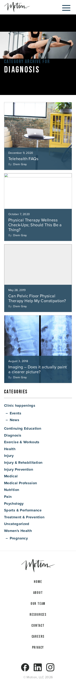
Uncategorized (16, 523)
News (14, 420)
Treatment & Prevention (24, 517)
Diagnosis (12, 435)
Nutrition (11, 489)
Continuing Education (22, 428)
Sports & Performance (23, 510)
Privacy (38, 647)
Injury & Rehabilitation (23, 462)
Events (15, 413)
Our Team (38, 604)
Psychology (14, 503)
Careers (38, 636)
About (38, 593)
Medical (11, 476)
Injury (9, 455)
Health (9, 449)
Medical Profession (20, 483)
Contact (38, 625)
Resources (38, 615)
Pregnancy (19, 538)
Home (38, 582)
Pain (8, 496)
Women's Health (18, 530)
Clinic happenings (19, 405)
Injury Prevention (18, 469)
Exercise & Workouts (22, 442)
